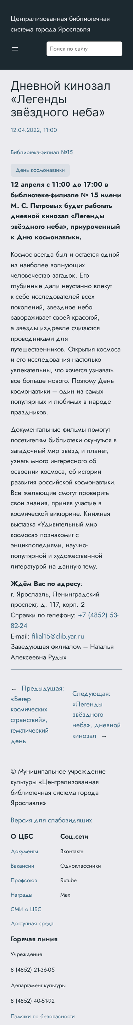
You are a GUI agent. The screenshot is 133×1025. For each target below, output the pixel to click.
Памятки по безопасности (43, 1016)
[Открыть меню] (15, 49)
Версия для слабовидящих (51, 820)
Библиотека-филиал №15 (42, 152)
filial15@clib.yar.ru (58, 636)
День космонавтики (40, 170)
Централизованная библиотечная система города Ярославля (60, 23)
